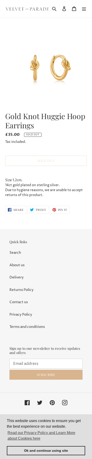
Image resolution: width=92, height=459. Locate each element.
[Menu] (84, 9)
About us (17, 265)
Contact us (18, 302)
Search (15, 252)
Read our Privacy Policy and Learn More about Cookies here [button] (41, 435)
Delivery (16, 277)
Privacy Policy (20, 314)
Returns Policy (21, 289)
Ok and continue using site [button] (46, 450)
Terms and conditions (27, 326)
